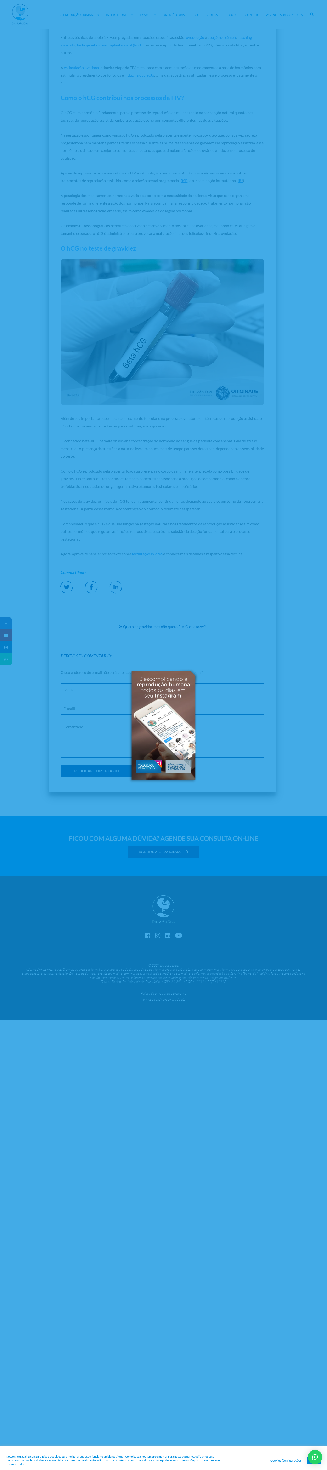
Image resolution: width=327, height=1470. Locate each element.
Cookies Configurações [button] (286, 1460)
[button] (178, 766)
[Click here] (148, 766)
